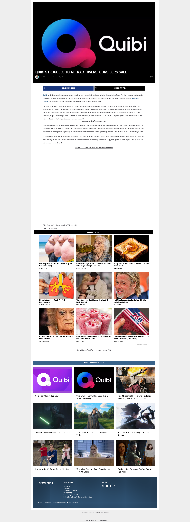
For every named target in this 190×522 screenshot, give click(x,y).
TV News (54, 228)
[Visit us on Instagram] (103, 486)
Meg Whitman (68, 225)
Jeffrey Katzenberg (57, 225)
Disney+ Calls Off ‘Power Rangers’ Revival (52, 469)
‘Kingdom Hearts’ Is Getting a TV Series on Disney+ (135, 433)
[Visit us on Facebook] (111, 486)
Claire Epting (43, 77)
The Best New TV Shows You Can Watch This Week (134, 470)
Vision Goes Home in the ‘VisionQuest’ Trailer (92, 433)
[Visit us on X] (115, 486)
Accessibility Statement (71, 490)
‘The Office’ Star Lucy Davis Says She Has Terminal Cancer (93, 470)
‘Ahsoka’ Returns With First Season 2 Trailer (52, 432)
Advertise (67, 488)
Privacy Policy (68, 492)
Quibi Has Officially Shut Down (47, 396)
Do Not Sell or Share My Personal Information (78, 497)
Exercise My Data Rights (71, 495)
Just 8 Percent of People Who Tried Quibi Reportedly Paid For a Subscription (134, 397)
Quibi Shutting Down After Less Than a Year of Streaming (92, 397)
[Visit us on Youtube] (107, 486)
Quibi (45, 95)
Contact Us (67, 486)
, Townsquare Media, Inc (58, 502)
